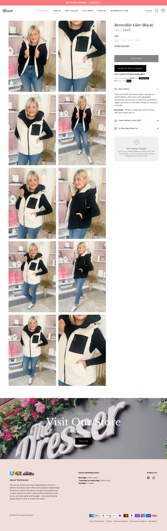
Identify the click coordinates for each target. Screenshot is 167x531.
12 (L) (130, 40)
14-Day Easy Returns (128, 128)
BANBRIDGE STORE (119, 11)
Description (123, 89)
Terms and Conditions (138, 521)
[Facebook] (148, 477)
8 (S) (116, 40)
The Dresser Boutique (24, 515)
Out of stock (136, 58)
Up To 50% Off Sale (76, 3)
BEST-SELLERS (71, 11)
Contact (109, 521)
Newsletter (152, 521)
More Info (83, 441)
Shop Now (94, 3)
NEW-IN (57, 11)
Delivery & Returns (121, 521)
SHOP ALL (102, 11)
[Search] (156, 10)
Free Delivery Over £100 (129, 120)
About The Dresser (96, 521)
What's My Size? (121, 46)
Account (148, 11)
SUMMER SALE (42, 11)
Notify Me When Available (130, 68)
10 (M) (123, 40)
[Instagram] (153, 477)
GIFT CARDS (87, 11)
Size (116, 36)
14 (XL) (138, 40)
